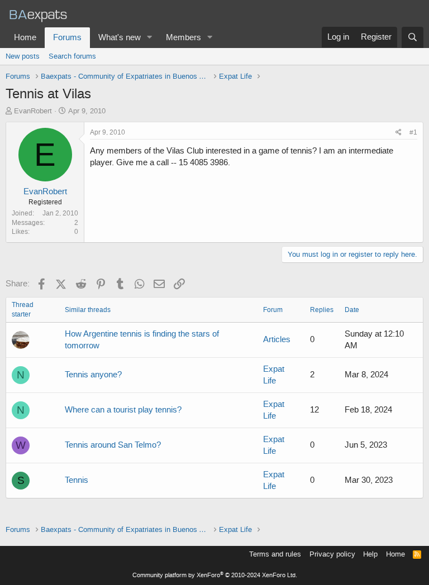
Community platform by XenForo (214, 575)
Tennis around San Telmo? (113, 444)
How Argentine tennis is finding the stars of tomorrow (142, 339)
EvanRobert (33, 111)
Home (25, 37)
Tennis (76, 480)
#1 (413, 132)
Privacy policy (332, 554)
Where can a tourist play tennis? (123, 409)
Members (183, 37)
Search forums (72, 56)
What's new (119, 37)
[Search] (412, 37)
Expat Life (273, 374)
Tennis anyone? (93, 374)
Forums (67, 37)
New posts (23, 56)
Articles (276, 339)
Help (370, 554)
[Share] (399, 132)
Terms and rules (275, 554)
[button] (150, 37)
